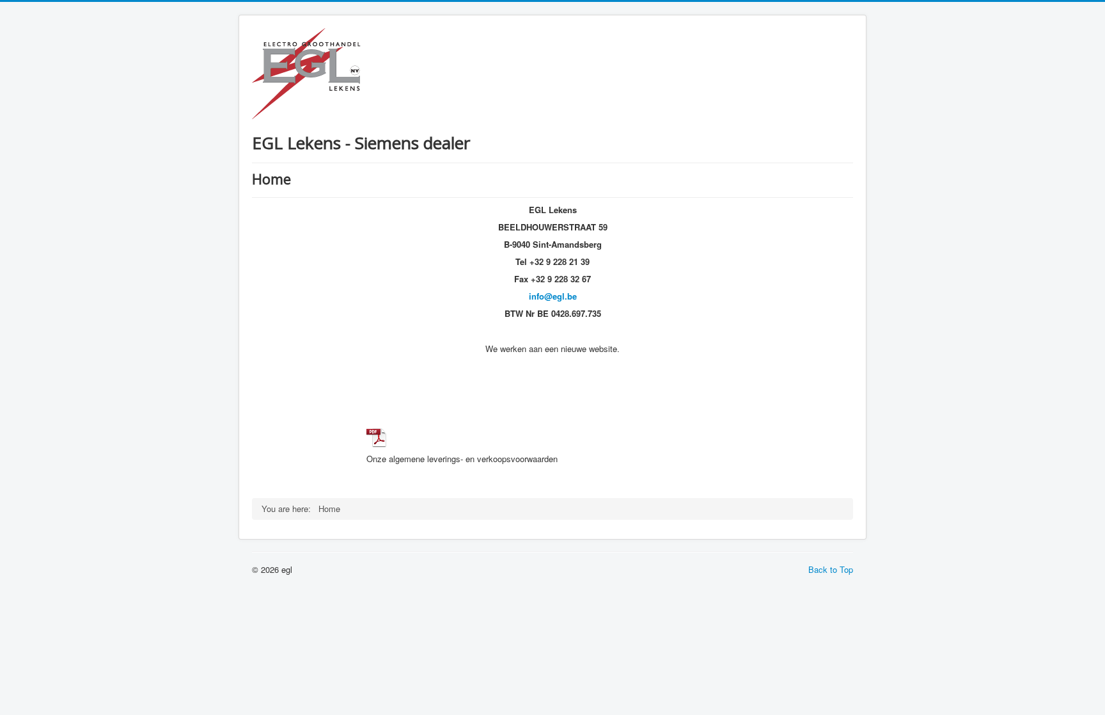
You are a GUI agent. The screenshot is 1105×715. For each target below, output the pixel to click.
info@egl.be (553, 296)
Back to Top (830, 569)
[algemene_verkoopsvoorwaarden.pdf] (376, 436)
